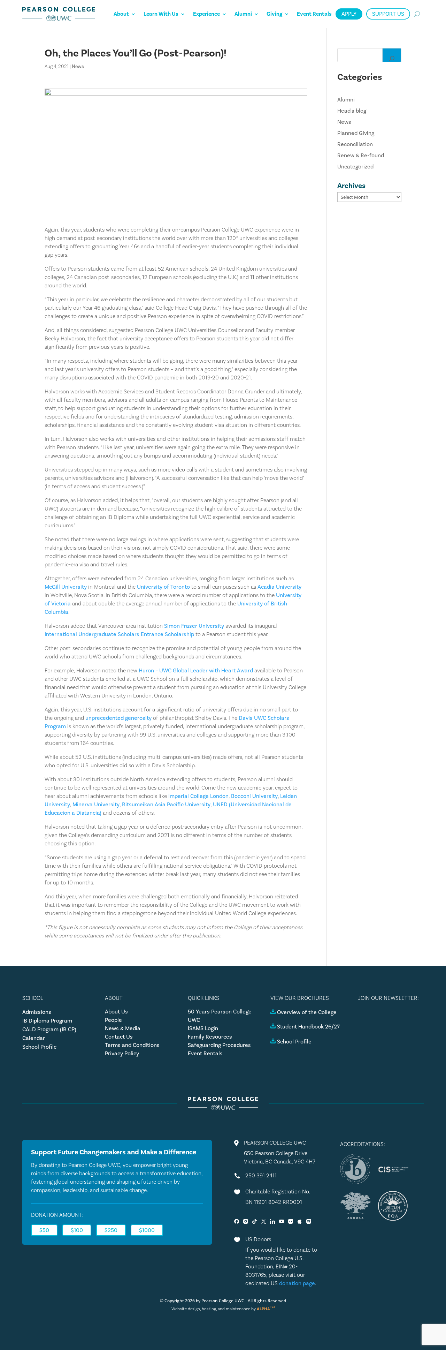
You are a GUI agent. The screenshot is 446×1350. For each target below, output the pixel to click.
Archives (351, 185)
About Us (116, 1011)
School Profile (39, 1046)
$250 (111, 1230)
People (113, 1020)
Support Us (388, 13)
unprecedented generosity (118, 718)
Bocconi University (254, 796)
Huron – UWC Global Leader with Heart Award (196, 670)
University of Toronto (163, 586)
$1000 (147, 1230)
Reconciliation (355, 144)
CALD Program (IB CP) (49, 1029)
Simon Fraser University (194, 626)
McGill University (66, 586)
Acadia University (279, 586)
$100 (77, 1230)
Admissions (36, 1012)
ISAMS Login (203, 1028)
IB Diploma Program (47, 1020)
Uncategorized (355, 166)
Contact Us (119, 1036)
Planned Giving (355, 133)
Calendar (33, 1038)
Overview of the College (307, 1012)
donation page (297, 1283)
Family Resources (210, 1036)
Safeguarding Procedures (219, 1045)
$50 (44, 1230)
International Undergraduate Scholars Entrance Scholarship (119, 634)
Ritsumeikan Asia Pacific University (166, 804)
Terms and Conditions (132, 1045)
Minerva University (96, 804)
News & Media (122, 1028)
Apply (348, 13)
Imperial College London (198, 796)
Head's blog (351, 110)
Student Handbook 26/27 (308, 1026)
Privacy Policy (122, 1053)
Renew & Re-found (360, 155)
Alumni (243, 14)
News (78, 66)
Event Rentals (314, 14)
